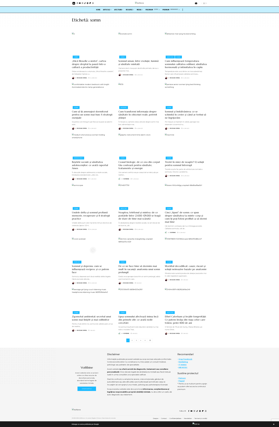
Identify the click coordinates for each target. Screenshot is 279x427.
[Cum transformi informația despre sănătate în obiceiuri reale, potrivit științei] (139, 95)
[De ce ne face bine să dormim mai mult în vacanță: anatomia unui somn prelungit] (139, 250)
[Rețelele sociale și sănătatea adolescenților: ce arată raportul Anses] (93, 146)
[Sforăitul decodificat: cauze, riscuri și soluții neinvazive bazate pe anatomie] (186, 250)
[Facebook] (77, 3)
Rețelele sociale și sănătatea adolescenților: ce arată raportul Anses (90, 165)
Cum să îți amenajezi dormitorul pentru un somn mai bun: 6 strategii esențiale (92, 114)
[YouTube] (79, 3)
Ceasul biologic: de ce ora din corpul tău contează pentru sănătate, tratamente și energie (139, 165)
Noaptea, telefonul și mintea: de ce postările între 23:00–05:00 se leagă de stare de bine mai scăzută (139, 215)
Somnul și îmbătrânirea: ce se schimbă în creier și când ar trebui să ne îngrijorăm (185, 114)
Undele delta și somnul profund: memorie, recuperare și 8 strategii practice (91, 215)
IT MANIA (182, 365)
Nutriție (124, 107)
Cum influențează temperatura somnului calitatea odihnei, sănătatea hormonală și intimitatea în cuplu (186, 64)
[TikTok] (85, 3)
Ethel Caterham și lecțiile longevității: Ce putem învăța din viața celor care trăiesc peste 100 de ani (185, 319)
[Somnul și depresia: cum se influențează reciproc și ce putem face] (93, 250)
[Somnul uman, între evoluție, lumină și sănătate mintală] (139, 45)
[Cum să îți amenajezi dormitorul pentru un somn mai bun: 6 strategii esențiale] (93, 95)
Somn (123, 57)
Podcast (77, 262)
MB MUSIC (183, 367)
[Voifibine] (139, 3)
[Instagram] (82, 3)
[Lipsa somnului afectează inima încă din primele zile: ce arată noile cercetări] (139, 300)
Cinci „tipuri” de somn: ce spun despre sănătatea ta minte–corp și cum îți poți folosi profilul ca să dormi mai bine (186, 217)
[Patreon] (90, 3)
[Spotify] (87, 3)
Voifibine (126, 179)
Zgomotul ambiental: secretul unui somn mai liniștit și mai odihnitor (91, 318)
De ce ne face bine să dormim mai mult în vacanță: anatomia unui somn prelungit (139, 269)
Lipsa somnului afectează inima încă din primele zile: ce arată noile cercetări (138, 319)
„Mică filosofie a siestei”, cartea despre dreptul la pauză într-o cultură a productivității (89, 64)
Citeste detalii (87, 389)
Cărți (76, 57)
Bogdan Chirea (82, 78)
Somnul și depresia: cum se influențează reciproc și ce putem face (90, 269)
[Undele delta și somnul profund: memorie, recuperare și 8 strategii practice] (93, 196)
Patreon (182, 378)
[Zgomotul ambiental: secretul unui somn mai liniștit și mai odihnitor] (93, 300)
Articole (170, 57)
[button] (73, 3)
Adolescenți (78, 158)
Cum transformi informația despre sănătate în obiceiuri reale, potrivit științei (137, 114)
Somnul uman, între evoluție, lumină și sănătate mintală (138, 63)
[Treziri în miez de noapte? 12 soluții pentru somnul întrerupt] (186, 146)
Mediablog (183, 362)
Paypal (182, 381)
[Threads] (93, 3)
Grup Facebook (185, 359)
